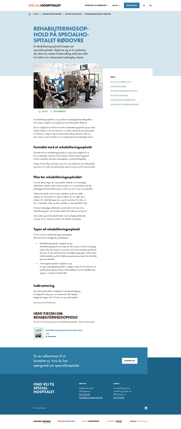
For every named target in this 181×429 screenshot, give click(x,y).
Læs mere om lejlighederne (45, 302)
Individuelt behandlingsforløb (122, 100)
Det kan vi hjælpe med (73, 14)
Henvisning (131, 5)
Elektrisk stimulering (119, 95)
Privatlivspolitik (40, 408)
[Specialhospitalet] (44, 5)
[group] (42, 421)
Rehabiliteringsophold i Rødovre (124, 91)
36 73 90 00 (84, 394)
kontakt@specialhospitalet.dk (90, 397)
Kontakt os (130, 361)
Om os (36, 14)
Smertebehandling (118, 86)
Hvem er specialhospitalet (52, 14)
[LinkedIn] (146, 408)
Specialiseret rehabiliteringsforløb (124, 104)
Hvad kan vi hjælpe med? (120, 82)
